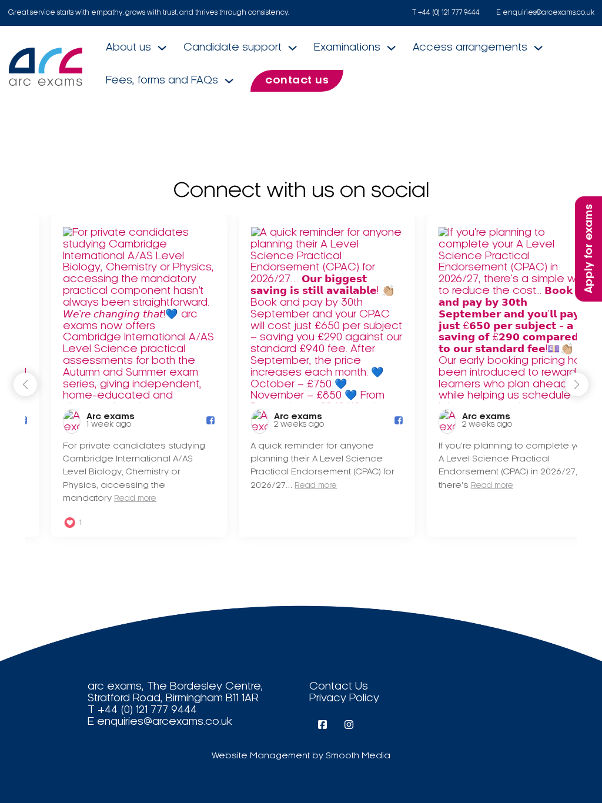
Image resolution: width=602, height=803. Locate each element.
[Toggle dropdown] (162, 48)
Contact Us (338, 686)
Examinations (347, 47)
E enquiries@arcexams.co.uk (545, 12)
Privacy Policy (344, 698)
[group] (115, 376)
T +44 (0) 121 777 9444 (446, 12)
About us (128, 47)
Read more (111, 499)
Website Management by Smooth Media (301, 756)
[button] (576, 384)
